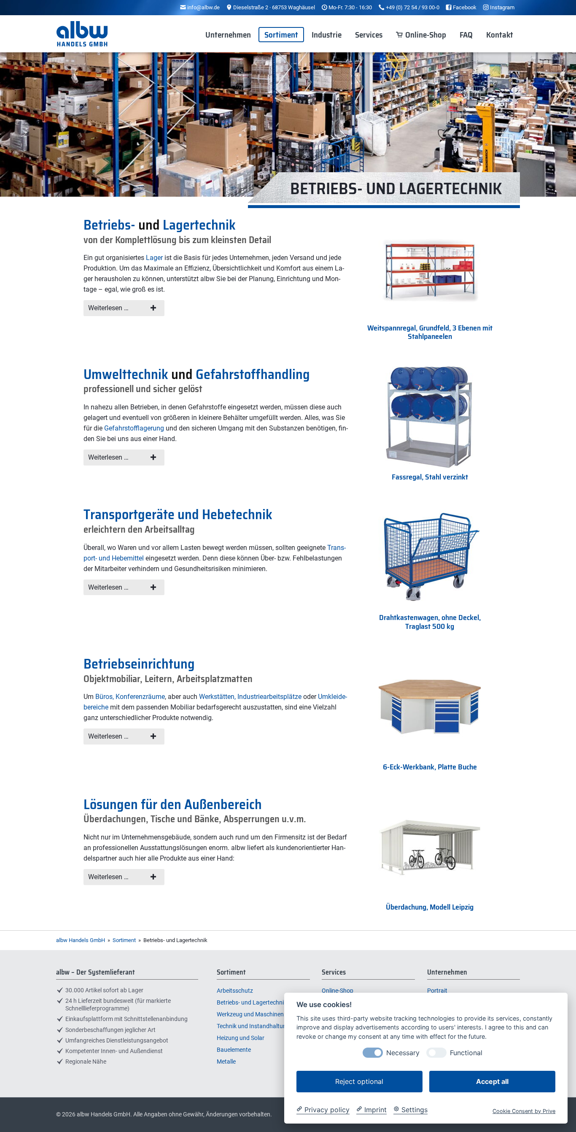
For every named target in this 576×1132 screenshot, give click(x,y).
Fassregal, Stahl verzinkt (430, 477)
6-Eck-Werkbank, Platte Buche (430, 767)
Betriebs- (109, 225)
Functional (466, 1052)
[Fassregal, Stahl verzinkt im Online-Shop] (430, 466)
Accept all (492, 1081)
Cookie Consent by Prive (524, 1111)
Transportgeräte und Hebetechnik (177, 514)
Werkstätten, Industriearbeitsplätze (250, 697)
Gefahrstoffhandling (253, 374)
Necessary (403, 1052)
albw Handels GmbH (80, 940)
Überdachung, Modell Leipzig (430, 907)
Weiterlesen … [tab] (108, 308)
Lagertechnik (199, 225)
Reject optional (359, 1081)
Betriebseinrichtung (139, 663)
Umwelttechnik (125, 374)
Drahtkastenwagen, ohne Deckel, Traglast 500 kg (430, 622)
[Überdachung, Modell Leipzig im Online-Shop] (430, 896)
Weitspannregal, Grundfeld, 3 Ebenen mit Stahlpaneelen (430, 332)
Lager (154, 258)
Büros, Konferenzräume (130, 697)
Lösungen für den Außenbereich (172, 804)
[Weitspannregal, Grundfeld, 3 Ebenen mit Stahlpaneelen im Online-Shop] (430, 317)
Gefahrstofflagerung (134, 428)
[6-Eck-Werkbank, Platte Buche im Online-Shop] (430, 756)
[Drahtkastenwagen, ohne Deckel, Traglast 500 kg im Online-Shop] (430, 606)
